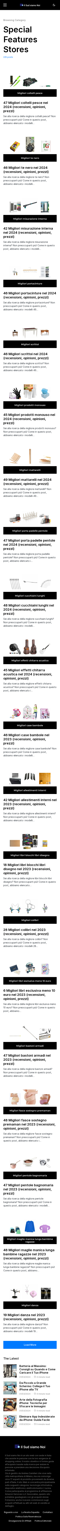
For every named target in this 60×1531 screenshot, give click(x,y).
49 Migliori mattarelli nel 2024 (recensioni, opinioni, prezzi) (27, 482)
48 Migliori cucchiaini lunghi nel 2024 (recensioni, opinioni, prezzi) (28, 609)
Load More (30, 1344)
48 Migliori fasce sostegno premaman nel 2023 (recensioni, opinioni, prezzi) (29, 1124)
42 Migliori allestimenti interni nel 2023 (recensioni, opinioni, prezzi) (30, 804)
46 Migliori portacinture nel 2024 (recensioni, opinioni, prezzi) (29, 295)
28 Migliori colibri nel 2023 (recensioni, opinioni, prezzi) (26, 932)
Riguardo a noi (11, 1512)
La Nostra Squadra (30, 1512)
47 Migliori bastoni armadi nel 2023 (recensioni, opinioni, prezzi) (27, 1059)
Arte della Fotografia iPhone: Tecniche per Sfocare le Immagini (33, 1403)
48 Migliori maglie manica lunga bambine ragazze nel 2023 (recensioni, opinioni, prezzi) (28, 1254)
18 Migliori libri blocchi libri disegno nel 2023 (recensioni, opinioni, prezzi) (27, 869)
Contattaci (48, 1512)
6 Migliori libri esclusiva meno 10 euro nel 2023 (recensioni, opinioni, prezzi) (29, 995)
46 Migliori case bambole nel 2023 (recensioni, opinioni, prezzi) (26, 739)
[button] (5, 5)
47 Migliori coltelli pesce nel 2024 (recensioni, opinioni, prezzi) (25, 107)
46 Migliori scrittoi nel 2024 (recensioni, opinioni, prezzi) (26, 356)
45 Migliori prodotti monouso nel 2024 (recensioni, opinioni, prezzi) (29, 419)
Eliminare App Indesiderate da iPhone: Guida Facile (37, 1418)
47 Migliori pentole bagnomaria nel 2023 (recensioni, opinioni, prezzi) (28, 1189)
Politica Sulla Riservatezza (28, 1516)
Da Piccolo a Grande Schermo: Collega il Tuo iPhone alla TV (34, 1386)
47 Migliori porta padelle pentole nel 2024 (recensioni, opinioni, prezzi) (29, 544)
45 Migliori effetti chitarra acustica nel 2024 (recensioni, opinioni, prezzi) (27, 674)
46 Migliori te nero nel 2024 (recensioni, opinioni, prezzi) (26, 170)
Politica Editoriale (43, 1521)
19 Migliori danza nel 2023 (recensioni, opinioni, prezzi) (26, 1317)
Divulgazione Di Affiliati (20, 1521)
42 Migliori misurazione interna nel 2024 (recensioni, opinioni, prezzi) (28, 232)
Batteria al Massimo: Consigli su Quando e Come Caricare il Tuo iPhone (37, 1369)
